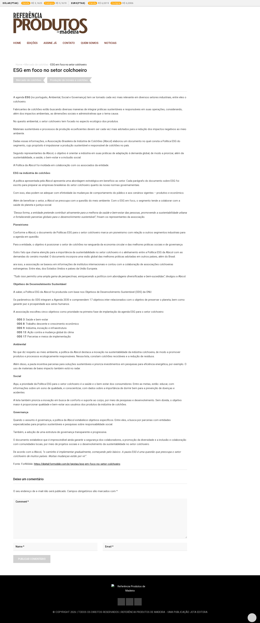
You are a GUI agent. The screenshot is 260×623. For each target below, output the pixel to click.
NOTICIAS (110, 43)
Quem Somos (89, 43)
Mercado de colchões (36, 64)
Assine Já (50, 43)
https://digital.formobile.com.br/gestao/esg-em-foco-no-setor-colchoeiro (77, 464)
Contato (69, 43)
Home (17, 43)
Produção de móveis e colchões (69, 80)
